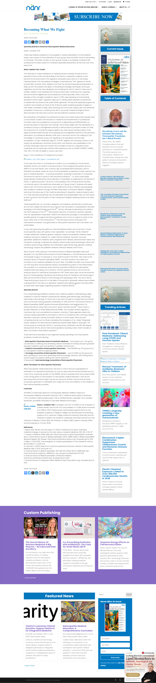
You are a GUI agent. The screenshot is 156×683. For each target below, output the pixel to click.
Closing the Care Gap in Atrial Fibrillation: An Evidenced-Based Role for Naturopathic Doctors (115, 252)
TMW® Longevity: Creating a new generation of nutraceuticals (112, 414)
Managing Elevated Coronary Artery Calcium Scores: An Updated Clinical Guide (114, 270)
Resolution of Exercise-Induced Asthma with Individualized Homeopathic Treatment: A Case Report (113, 216)
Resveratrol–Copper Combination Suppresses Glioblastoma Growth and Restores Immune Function (114, 443)
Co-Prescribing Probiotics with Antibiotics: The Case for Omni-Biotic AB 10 (77, 544)
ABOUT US (123, 7)
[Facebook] (116, 680)
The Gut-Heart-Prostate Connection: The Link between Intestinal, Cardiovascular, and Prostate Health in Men (114, 197)
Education (36, 33)
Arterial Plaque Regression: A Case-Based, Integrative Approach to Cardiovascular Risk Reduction (114, 234)
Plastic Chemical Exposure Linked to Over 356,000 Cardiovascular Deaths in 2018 (114, 474)
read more (108, 184)
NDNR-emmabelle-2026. (37, 634)
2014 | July (27, 33)
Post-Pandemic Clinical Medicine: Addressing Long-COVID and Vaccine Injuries (115, 337)
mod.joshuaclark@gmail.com (76, 634)
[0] (115, 43)
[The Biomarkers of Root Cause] (140, 682)
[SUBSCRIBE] (78, 20)
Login (110, 2)
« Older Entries (30, 578)
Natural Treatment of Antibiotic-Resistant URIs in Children (114, 369)
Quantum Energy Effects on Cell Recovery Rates (114, 543)
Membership (117, 2)
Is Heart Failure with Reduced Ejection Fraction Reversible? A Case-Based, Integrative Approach (114, 178)
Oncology (44, 33)
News (85, 637)
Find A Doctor (90, 2)
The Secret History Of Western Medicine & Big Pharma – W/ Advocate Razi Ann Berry (41, 546)
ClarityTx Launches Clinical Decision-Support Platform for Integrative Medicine (40, 628)
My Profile (102, 2)
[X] (120, 680)
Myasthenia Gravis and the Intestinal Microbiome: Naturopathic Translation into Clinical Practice (114, 135)
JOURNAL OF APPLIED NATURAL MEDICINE (82, 7)
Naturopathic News (38, 637)
